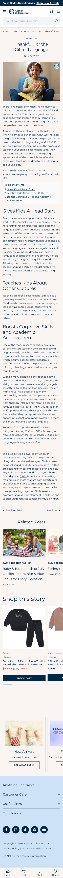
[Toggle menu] (5, 12)
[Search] (56, 21)
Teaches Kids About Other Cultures (27, 193)
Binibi (41, 453)
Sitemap (51, 848)
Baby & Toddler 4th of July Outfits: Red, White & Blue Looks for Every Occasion (23, 574)
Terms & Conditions (32, 848)
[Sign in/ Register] (52, 12)
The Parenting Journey (27, 31)
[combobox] (31, 21)
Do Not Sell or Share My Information (24, 856)
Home (6, 31)
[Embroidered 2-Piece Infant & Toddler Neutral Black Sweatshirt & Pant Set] (24, 627)
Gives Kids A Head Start (21, 189)
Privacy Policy (11, 848)
